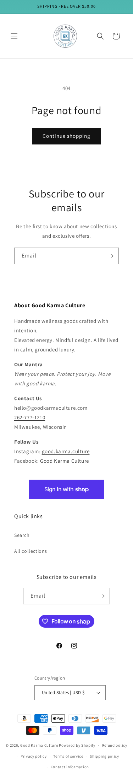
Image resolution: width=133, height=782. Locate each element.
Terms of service (68, 756)
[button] (14, 36)
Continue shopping (66, 135)
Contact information (70, 766)
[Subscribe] (110, 256)
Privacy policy (34, 756)
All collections (30, 551)
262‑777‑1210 (29, 417)
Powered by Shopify (77, 745)
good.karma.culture (66, 451)
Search (22, 535)
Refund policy (114, 745)
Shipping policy (104, 756)
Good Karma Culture (64, 460)
